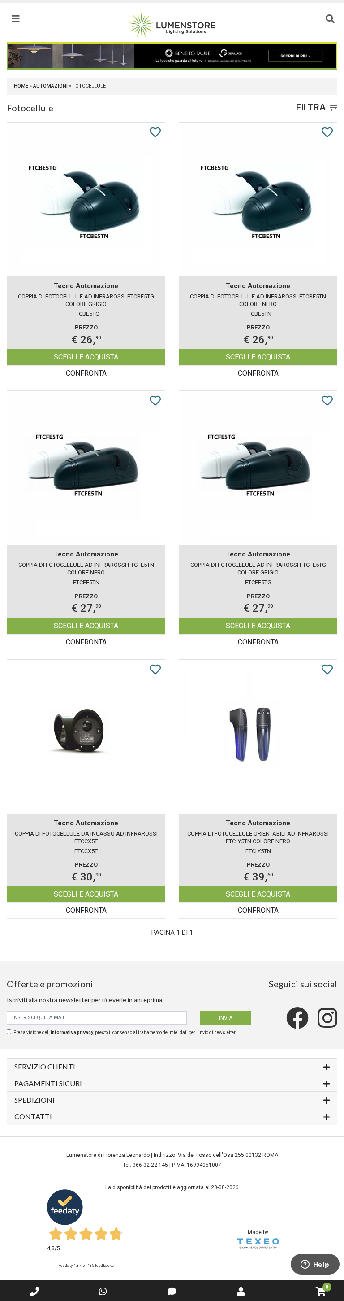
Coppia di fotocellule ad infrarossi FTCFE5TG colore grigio (258, 568)
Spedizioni (34, 1099)
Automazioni (50, 86)
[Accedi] (241, 1291)
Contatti (33, 1116)
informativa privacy (72, 1032)
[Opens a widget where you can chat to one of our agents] (315, 1265)
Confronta (86, 373)
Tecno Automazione (86, 286)
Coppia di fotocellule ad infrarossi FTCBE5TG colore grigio (86, 300)
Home (21, 86)
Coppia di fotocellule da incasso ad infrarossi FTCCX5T (86, 837)
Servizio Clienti (44, 1066)
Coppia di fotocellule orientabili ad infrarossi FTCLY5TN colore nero (258, 837)
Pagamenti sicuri (48, 1083)
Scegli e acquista (86, 357)
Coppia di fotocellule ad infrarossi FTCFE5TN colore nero (86, 568)
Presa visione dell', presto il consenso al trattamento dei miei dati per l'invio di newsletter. (124, 1032)
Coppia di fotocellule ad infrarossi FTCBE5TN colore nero (258, 300)
